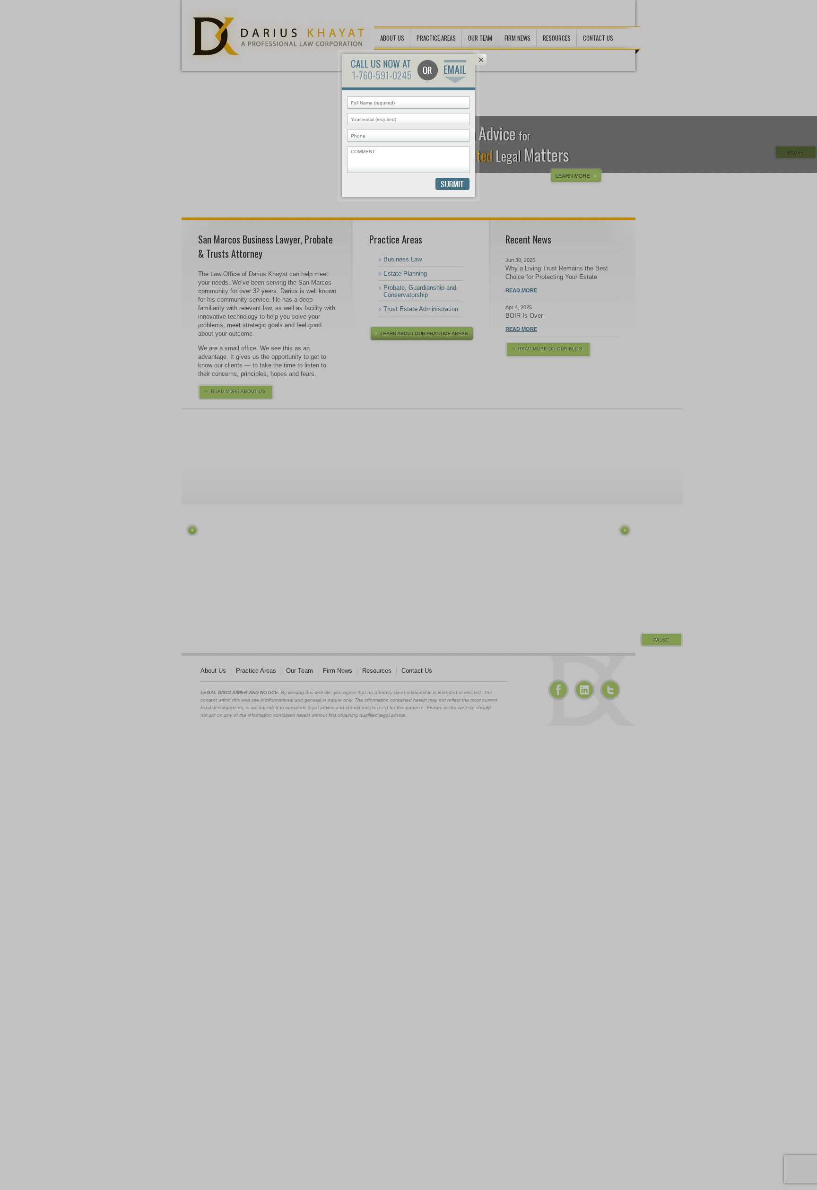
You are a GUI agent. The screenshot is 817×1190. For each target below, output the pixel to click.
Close (481, 59)
